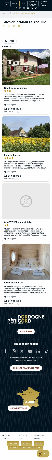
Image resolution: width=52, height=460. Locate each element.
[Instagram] (20, 8)
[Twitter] (24, 8)
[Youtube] (28, 8)
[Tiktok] (36, 8)
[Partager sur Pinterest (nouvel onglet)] (14, 26)
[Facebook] (16, 8)
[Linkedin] (32, 8)
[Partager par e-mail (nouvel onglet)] (19, 26)
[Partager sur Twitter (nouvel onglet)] (9, 26)
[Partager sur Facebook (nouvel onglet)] (4, 26)
